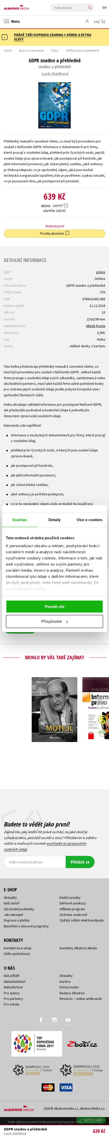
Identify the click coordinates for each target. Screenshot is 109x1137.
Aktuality (10, 897)
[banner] (26, 6)
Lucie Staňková (54, 73)
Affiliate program (72, 909)
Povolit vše (54, 606)
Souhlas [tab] (19, 520)
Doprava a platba (16, 920)
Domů (8, 50)
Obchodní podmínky (19, 909)
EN (104, 7)
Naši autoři (12, 903)
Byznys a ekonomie (31, 50)
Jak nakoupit (13, 914)
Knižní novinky (70, 897)
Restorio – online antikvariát (81, 998)
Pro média (11, 1004)
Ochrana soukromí (73, 914)
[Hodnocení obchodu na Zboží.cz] (82, 1042)
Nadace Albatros (72, 993)
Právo (55, 50)
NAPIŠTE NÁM (93, 1120)
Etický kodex (69, 987)
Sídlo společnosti (17, 953)
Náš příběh (12, 975)
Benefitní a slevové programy (26, 926)
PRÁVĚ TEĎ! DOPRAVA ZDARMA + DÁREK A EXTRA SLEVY (52, 36)
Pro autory (12, 993)
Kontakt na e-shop (17, 948)
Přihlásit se (80, 862)
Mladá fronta (95, 326)
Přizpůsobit (51, 621)
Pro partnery (13, 998)
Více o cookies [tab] (89, 520)
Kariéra (65, 981)
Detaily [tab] (54, 520)
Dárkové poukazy (73, 903)
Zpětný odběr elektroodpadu (82, 920)
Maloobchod (13, 987)
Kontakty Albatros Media (78, 948)
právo (100, 272)
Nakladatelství (14, 981)
